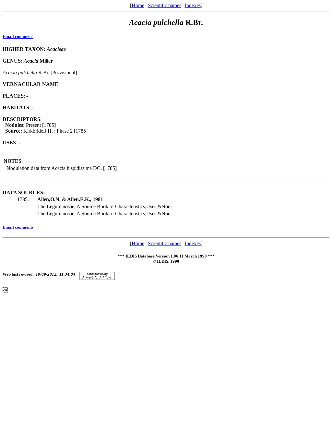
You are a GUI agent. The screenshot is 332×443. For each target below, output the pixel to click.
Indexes (193, 5)
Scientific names (164, 5)
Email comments (18, 36)
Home (138, 5)
